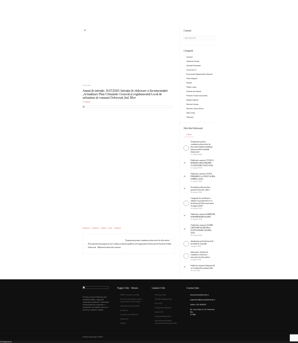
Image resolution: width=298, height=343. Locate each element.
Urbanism (87, 102)
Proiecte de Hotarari (193, 91)
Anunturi (189, 57)
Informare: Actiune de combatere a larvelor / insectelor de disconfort (200, 254)
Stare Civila (190, 113)
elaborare (96, 228)
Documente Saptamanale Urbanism (199, 74)
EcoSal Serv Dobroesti (163, 308)
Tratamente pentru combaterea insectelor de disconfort (147, 240)
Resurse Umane (192, 104)
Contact (123, 323)
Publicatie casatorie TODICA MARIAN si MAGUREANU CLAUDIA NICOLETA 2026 (202, 163)
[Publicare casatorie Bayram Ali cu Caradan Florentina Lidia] (186, 268)
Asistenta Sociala (192, 61)
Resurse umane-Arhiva (194, 108)
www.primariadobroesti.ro (199, 295)
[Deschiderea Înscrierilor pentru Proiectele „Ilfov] (186, 190)
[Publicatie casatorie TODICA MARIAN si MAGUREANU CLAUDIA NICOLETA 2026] (186, 164)
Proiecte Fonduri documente (196, 96)
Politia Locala (191, 87)
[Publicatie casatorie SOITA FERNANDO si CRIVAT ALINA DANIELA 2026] (186, 177)
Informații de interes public (130, 306)
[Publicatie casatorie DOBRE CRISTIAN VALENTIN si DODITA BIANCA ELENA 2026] (186, 230)
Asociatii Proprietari (193, 65)
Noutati (189, 83)
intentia (104, 228)
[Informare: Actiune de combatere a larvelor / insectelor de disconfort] (186, 258)
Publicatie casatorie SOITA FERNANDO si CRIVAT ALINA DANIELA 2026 (203, 176)
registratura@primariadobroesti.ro (202, 300)
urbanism (118, 228)
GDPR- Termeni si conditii (129, 295)
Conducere (124, 310)
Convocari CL (191, 70)
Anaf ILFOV (159, 312)
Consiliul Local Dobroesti (129, 314)
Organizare (124, 319)
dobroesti (87, 228)
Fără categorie (191, 78)
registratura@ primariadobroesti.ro (201, 7)
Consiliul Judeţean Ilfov (163, 299)
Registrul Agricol (192, 100)
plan (110, 228)
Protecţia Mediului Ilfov (163, 316)
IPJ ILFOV (158, 303)
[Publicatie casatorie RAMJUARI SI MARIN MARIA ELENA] (186, 217)
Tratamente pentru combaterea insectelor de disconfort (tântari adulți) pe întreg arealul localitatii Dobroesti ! (202, 147)
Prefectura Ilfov (160, 295)
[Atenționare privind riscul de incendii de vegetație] (186, 246)
